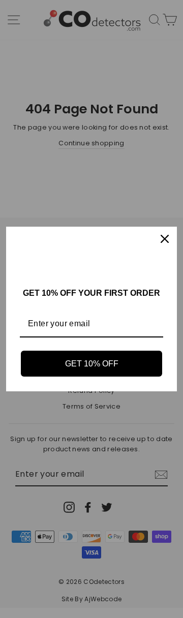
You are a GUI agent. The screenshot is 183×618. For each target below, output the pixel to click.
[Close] (164, 239)
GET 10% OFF (91, 363)
